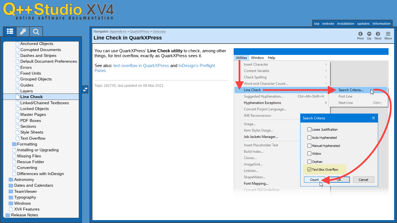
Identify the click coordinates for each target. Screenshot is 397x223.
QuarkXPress (139, 31)
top (316, 23)
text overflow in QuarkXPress (141, 65)
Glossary (159, 31)
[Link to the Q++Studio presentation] (64, 11)
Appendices (118, 31)
